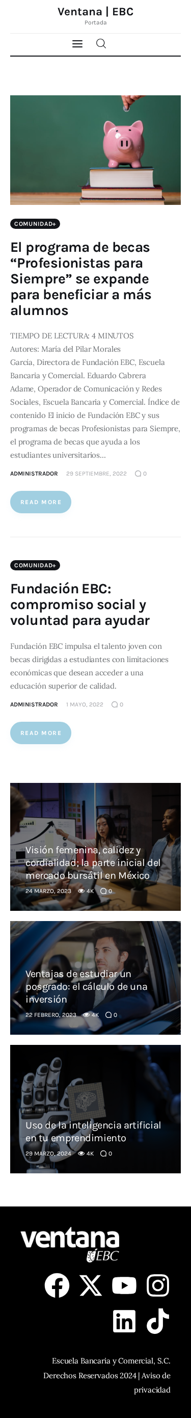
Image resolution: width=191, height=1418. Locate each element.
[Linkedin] (124, 1321)
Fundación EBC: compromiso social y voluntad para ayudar (80, 604)
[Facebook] (57, 1285)
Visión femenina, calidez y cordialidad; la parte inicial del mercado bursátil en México (93, 862)
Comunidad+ (35, 223)
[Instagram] (158, 1285)
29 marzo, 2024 (48, 1153)
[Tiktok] (158, 1321)
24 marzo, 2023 (48, 891)
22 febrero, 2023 (50, 1014)
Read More (41, 502)
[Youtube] (124, 1285)
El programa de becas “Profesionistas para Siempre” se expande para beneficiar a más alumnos (80, 279)
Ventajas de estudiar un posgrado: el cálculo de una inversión (86, 986)
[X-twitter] (90, 1285)
